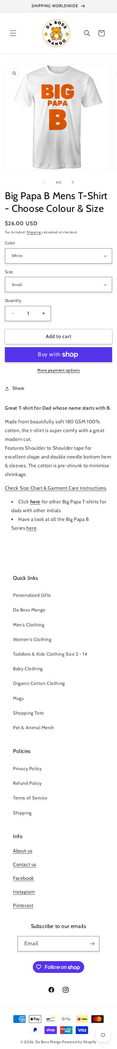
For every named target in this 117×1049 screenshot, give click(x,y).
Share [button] (18, 388)
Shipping (34, 232)
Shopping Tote (28, 713)
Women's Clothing (32, 639)
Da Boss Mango (29, 610)
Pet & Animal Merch (33, 727)
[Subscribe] (92, 943)
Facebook (23, 878)
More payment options (58, 370)
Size (9, 271)
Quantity (13, 300)
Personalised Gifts (32, 595)
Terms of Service (30, 798)
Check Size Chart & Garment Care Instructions (55, 488)
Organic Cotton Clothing (39, 683)
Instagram (24, 892)
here (31, 528)
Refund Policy (27, 783)
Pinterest (23, 905)
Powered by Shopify (79, 1042)
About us (22, 851)
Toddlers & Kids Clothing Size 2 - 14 (50, 654)
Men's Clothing (28, 625)
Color (10, 242)
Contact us (24, 864)
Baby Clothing (28, 669)
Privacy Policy (27, 768)
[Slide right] (73, 182)
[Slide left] (44, 182)
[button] (13, 33)
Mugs (18, 698)
